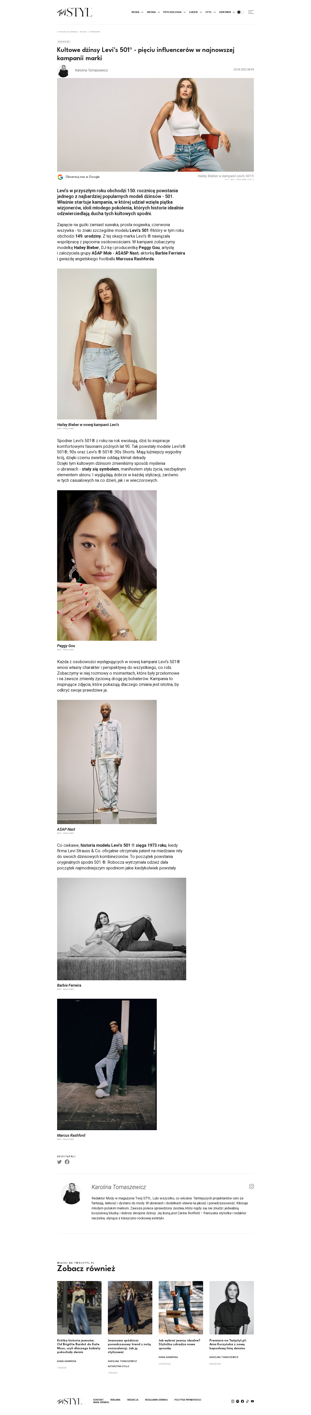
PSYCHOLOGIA (172, 12)
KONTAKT (98, 1400)
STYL (208, 12)
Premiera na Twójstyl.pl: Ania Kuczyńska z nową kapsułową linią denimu (227, 1344)
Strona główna (67, 32)
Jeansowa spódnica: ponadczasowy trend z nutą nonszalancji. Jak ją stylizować (129, 1346)
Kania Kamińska (66, 1361)
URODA (151, 12)
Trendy (62, 1368)
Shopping (165, 1364)
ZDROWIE (225, 12)
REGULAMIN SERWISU (156, 1400)
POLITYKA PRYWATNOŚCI (188, 1400)
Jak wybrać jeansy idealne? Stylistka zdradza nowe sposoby (179, 1344)
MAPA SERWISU (101, 1402)
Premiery (95, 32)
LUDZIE (193, 12)
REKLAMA (115, 1400)
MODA (135, 12)
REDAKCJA (132, 1400)
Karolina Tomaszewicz (122, 1361)
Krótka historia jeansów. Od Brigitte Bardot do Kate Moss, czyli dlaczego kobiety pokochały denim (78, 1346)
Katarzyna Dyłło (118, 1366)
